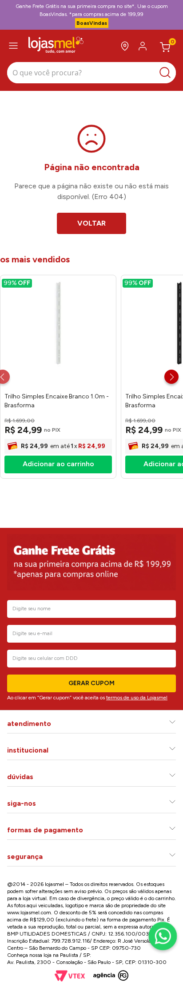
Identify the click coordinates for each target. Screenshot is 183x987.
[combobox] (91, 74)
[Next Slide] (171, 377)
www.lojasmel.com (29, 912)
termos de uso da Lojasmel (136, 697)
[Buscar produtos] (167, 72)
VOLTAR (91, 223)
